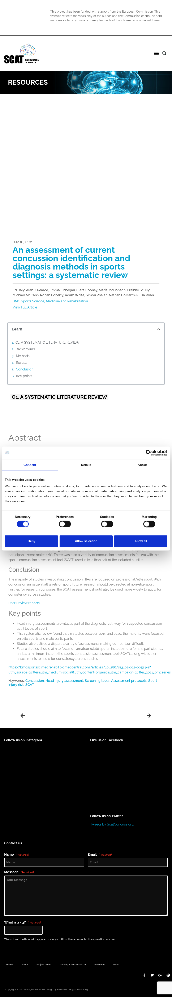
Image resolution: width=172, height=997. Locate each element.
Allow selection (86, 541)
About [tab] (142, 465)
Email (100, 854)
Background (25, 349)
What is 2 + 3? (22, 922)
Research (99, 964)
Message (19, 872)
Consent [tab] (29, 465)
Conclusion (24, 369)
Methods (23, 356)
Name (16, 854)
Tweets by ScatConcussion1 (112, 824)
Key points (24, 376)
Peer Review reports (24, 603)
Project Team (43, 964)
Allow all (140, 541)
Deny (31, 541)
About (24, 964)
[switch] (65, 524)
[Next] (118, 715)
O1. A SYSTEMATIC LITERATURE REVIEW (47, 342)
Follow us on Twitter (106, 816)
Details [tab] (86, 465)
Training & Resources (71, 964)
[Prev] (53, 715)
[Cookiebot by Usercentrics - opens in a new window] (148, 453)
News (116, 964)
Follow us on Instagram (23, 740)
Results (21, 363)
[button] (156, 53)
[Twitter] (152, 975)
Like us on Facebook (106, 740)
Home (9, 964)
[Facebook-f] (144, 975)
